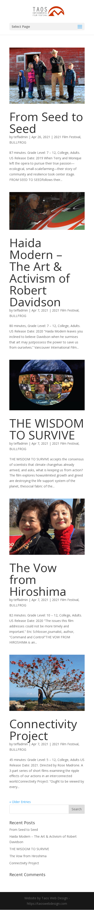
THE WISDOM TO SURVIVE (46, 429)
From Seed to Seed (46, 122)
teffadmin (21, 137)
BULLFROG (17, 142)
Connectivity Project (43, 729)
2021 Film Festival (67, 137)
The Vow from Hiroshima (28, 856)
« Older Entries (20, 802)
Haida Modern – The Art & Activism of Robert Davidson (39, 272)
